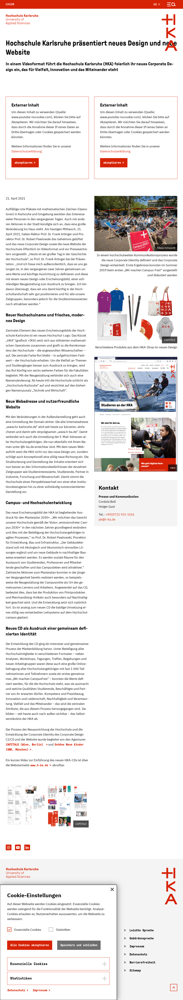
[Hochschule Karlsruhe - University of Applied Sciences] (22, 20)
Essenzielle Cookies (27, 930)
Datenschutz (138, 954)
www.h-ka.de (39, 765)
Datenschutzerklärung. (27, 151)
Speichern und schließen (78, 945)
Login (10, 4)
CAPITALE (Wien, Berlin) (25, 744)
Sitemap (135, 970)
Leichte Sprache (142, 930)
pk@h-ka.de (107, 519)
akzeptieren (23, 162)
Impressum (137, 946)
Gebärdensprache (142, 938)
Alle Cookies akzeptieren (29, 945)
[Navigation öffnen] (171, 5)
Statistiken (63, 930)
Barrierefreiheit (142, 962)
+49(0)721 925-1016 (119, 514)
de (156, 4)
